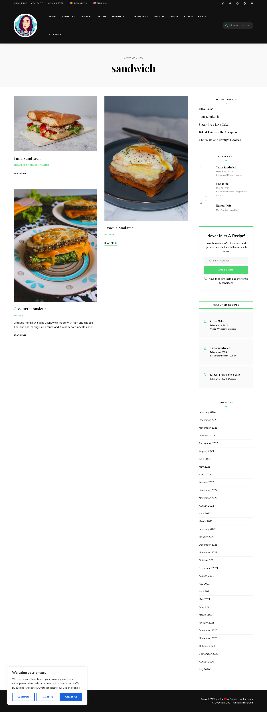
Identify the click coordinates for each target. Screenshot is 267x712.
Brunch (159, 16)
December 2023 (208, 420)
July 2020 (204, 669)
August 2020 (206, 661)
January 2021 (206, 622)
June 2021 (205, 591)
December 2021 (208, 544)
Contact (37, 3)
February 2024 (207, 412)
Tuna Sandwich (27, 158)
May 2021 (204, 599)
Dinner (174, 16)
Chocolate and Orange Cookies (220, 140)
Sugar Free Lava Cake (213, 124)
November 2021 (208, 552)
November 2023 (208, 428)
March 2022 (206, 521)
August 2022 (206, 505)
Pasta (202, 16)
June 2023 (205, 459)
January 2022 (206, 537)
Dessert (86, 16)
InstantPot (120, 16)
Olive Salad (206, 109)
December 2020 (208, 630)
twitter (230, 3)
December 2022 (208, 490)
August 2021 (206, 576)
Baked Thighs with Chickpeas (218, 132)
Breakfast (141, 16)
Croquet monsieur (30, 308)
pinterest (244, 3)
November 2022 (208, 498)
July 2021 (204, 583)
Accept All (71, 697)
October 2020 (207, 646)
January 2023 (206, 482)
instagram (237, 3)
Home (52, 16)
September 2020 (208, 654)
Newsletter (56, 3)
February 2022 (207, 529)
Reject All (47, 697)
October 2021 (207, 560)
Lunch (188, 16)
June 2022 (205, 513)
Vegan (101, 16)
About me (20, 3)
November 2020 (208, 638)
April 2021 (205, 607)
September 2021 (208, 568)
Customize (23, 697)
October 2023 (207, 435)
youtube (252, 3)
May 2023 (204, 467)
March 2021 (206, 615)
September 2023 (208, 443)
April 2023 (205, 474)
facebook (222, 3)
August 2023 (206, 451)
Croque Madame (119, 227)
